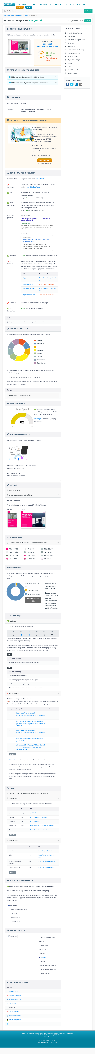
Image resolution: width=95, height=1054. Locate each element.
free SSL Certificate (33, 187)
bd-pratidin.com (14, 1011)
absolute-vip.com (14, 991)
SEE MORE (11, 89)
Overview (71, 43)
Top (87, 29)
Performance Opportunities (77, 40)
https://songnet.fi (28, 284)
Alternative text (14, 760)
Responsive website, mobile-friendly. (20, 495)
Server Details (72, 73)
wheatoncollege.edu (15, 1015)
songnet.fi (48, 44)
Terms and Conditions (43, 1042)
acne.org (11, 1024)
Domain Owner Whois (74, 33)
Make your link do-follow (47, 46)
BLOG (72, 5)
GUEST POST (82, 5)
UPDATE (88, 20)
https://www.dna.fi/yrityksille (39, 817)
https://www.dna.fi (35, 821)
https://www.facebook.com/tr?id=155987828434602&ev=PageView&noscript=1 (30, 732)
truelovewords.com (15, 995)
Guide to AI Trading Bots (66, 1033)
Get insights (38, 419)
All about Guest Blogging (36, 1033)
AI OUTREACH (55, 5)
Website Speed (73, 56)
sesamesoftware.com (15, 999)
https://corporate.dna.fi (45, 851)
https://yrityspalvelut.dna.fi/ (46, 861)
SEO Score (71, 36)
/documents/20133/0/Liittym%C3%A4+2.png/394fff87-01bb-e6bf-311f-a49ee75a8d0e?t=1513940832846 (30, 747)
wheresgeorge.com (15, 1019)
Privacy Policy (54, 1042)
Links (69, 66)
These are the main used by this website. (28, 543)
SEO (65, 5)
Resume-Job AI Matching (51, 1033)
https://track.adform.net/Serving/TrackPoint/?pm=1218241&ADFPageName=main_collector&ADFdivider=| (30, 724)
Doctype (13, 490)
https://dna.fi (40, 179)
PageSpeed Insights (74, 60)
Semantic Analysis (74, 53)
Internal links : (13, 798)
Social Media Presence (75, 70)
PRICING (32, 5)
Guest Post (71, 46)
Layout (70, 63)
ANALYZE (88, 11)
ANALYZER (42, 5)
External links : (13, 840)
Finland (43, 957)
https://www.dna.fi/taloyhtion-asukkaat (42, 825)
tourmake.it (12, 1003)
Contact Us (47, 1036)
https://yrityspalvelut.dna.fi (46, 867)
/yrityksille (33, 813)
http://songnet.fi (27, 278)
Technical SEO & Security (76, 50)
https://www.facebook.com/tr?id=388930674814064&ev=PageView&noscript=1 (30, 715)
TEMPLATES (21, 5)
